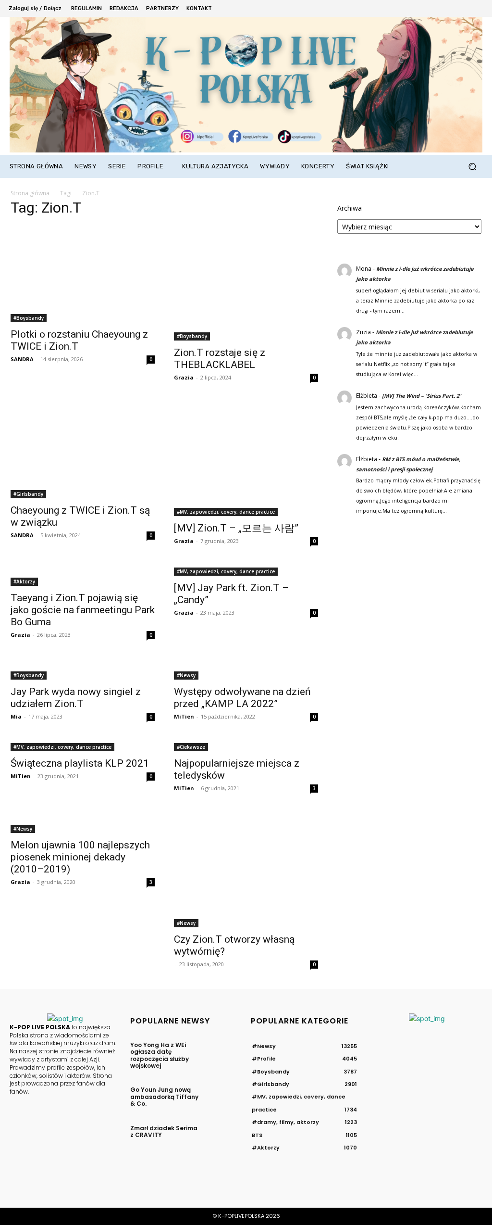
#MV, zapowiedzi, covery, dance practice (226, 511)
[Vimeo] (463, 8)
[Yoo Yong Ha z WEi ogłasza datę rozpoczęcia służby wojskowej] (224, 1051)
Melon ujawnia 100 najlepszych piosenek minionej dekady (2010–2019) (80, 857)
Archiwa (349, 208)
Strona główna (30, 193)
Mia (16, 716)
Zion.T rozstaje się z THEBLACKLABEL (219, 358)
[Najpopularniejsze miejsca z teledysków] (246, 746)
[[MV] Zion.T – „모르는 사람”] (246, 459)
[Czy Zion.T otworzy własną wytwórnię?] (246, 870)
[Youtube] (476, 8)
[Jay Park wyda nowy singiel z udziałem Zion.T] (83, 669)
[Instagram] (437, 8)
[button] (472, 166)
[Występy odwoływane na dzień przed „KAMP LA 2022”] (246, 669)
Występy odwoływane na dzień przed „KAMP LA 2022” (242, 697)
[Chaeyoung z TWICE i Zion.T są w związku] (83, 450)
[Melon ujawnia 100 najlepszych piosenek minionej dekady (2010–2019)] (83, 823)
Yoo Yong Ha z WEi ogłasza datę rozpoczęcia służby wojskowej (159, 1055)
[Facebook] (424, 8)
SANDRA (22, 359)
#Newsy (186, 675)
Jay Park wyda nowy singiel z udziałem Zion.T (76, 697)
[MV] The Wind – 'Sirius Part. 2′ (421, 395)
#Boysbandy (28, 318)
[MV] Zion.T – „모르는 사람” (236, 528)
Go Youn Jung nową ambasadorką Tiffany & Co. (164, 1097)
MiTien (184, 716)
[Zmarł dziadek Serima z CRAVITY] (224, 1134)
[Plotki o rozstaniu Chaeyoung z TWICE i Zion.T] (83, 274)
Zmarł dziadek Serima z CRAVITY (163, 1131)
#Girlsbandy (28, 494)
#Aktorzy (24, 581)
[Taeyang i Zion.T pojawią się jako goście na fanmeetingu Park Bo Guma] (83, 576)
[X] (450, 8)
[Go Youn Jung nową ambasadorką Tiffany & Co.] (224, 1096)
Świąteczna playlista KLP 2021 (80, 763)
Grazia (184, 377)
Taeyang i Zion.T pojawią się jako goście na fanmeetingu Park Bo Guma (83, 610)
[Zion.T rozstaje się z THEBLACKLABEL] (246, 283)
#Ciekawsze (191, 747)
